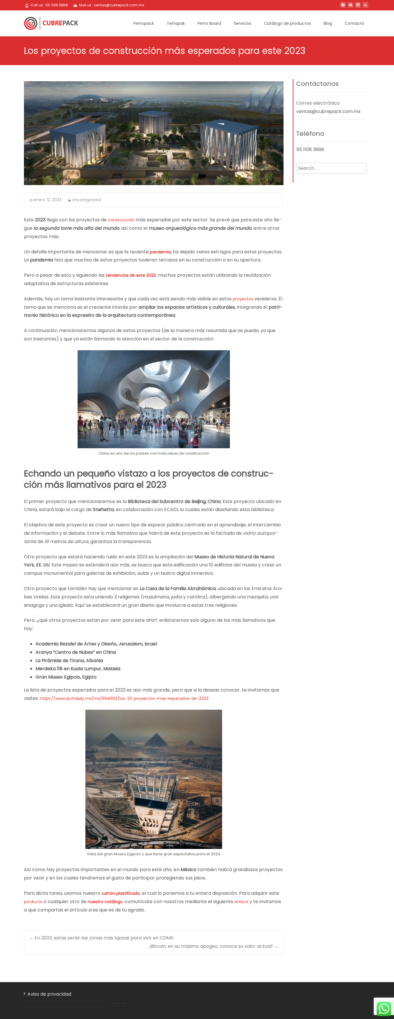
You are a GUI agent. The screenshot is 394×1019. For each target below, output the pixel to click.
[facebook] (343, 7)
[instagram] (358, 7)
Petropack (144, 23)
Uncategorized (86, 200)
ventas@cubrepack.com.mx (328, 111)
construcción (121, 220)
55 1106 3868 (310, 149)
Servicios (242, 23)
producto (33, 902)
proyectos (243, 299)
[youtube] (350, 7)
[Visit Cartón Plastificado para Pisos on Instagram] (134, 996)
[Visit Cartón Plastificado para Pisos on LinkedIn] (125, 996)
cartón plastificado (121, 893)
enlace (241, 902)
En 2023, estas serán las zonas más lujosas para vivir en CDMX (101, 938)
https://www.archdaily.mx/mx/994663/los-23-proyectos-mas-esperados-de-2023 (124, 698)
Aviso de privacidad (49, 994)
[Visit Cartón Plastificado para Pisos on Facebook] (116, 996)
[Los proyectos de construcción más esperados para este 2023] (154, 133)
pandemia (160, 252)
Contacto (354, 23)
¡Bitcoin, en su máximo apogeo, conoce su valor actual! (214, 946)
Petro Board (209, 23)
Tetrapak (176, 23)
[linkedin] (365, 7)
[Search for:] (331, 168)
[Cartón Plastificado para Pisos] (46, 21)
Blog (328, 23)
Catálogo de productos (287, 23)
